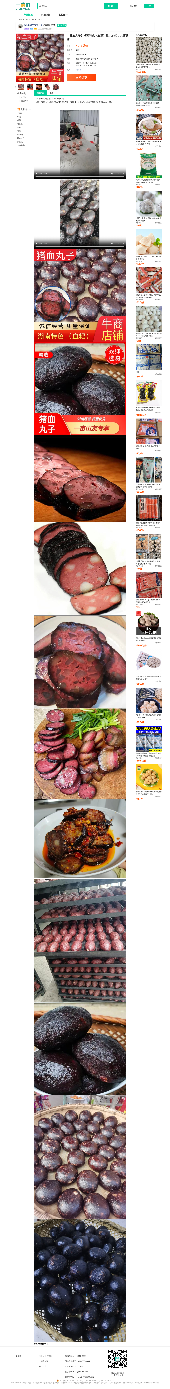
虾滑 (19, 120)
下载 (149, 6)
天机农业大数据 (45, 1356)
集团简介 (19, 1356)
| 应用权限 (95, 1383)
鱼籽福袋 (21, 145)
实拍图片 (63, 14)
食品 (34, 19)
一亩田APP (43, 1361)
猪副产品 (24, 101)
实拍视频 (45, 14)
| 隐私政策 (104, 1383)
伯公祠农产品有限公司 (33, 25)
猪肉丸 (20, 124)
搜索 (110, 6)
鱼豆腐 (20, 135)
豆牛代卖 (42, 1366)
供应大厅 (29, 19)
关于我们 (79, 1383)
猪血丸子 (79, 70)
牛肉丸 (20, 113)
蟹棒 (19, 127)
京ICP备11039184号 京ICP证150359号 (99, 1381)
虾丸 (19, 131)
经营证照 (87, 1383)
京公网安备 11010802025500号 (72, 1381)
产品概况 (28, 14)
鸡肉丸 (20, 142)
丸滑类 (40, 19)
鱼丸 (19, 117)
